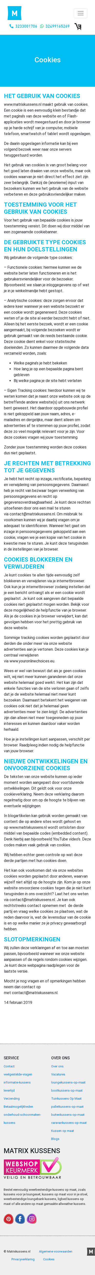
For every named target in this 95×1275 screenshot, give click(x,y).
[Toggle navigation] (80, 13)
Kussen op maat (62, 1131)
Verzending (12, 1098)
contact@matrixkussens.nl (32, 514)
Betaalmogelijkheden (18, 1106)
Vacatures (58, 1074)
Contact (9, 1066)
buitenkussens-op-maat (68, 1114)
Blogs (55, 1139)
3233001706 (26, 26)
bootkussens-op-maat (67, 1090)
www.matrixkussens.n (27, 827)
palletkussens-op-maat (67, 1106)
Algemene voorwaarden (55, 1251)
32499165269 (58, 26)
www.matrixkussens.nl (22, 104)
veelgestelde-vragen (18, 1074)
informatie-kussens (17, 1082)
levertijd (9, 1090)
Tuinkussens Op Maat (66, 1098)
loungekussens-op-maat (68, 1082)
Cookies (49, 1259)
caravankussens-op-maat (69, 1123)
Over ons (57, 1066)
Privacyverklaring (23, 1259)
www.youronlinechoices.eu (32, 661)
